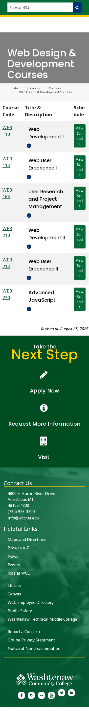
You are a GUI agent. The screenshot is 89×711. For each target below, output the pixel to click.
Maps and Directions (27, 539)
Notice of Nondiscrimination (34, 648)
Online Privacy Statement (31, 640)
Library (14, 585)
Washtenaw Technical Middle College (42, 619)
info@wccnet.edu (23, 518)
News (13, 556)
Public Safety (20, 610)
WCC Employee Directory (31, 602)
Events (14, 564)
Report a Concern (24, 631)
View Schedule (79, 136)
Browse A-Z (18, 548)
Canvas (14, 594)
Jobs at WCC (19, 573)
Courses (55, 88)
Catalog (16, 88)
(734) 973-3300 (21, 511)
